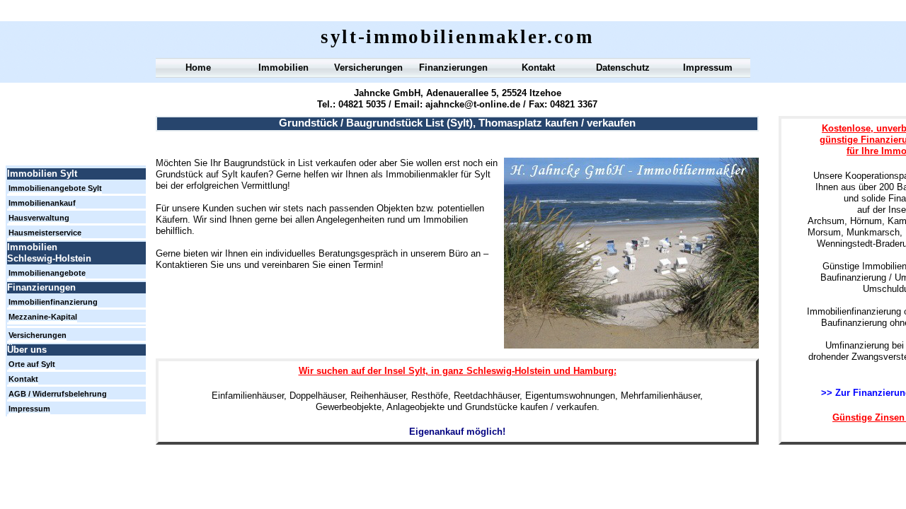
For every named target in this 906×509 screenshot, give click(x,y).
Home (198, 67)
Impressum (708, 67)
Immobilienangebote (47, 273)
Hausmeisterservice (44, 232)
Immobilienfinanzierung (53, 302)
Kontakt (538, 67)
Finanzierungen (453, 67)
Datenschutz (623, 67)
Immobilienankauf (42, 203)
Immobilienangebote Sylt (55, 188)
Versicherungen (368, 67)
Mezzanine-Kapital (42, 316)
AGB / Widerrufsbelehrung (57, 394)
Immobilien (283, 67)
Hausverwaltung (38, 217)
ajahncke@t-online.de (472, 104)
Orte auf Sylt (31, 364)
